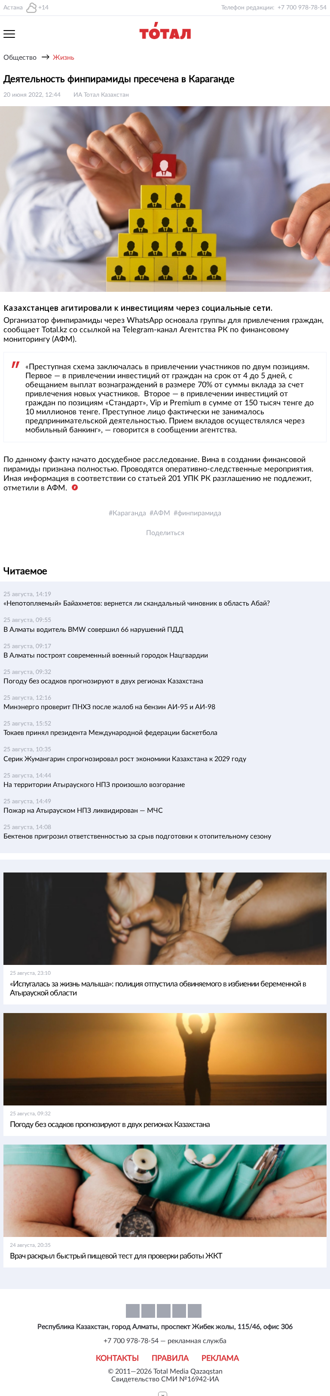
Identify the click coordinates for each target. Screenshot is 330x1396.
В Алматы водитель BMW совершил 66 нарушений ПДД (93, 629)
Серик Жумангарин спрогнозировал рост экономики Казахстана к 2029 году (124, 759)
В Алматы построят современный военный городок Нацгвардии (105, 655)
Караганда (129, 513)
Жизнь (63, 57)
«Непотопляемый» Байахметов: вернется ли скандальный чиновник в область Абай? (136, 603)
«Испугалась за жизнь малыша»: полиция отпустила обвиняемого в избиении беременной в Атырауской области (158, 988)
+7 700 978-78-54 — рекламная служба (165, 1341)
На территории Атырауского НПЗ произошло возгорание (94, 784)
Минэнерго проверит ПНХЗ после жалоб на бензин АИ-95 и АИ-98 (109, 707)
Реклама (220, 1358)
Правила (170, 1358)
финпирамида (199, 513)
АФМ (161, 513)
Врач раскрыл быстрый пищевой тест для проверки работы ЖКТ (116, 1256)
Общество (20, 57)
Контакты (117, 1358)
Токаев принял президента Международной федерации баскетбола (110, 732)
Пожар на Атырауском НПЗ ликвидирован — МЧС (83, 810)
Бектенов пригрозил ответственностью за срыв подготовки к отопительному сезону (137, 836)
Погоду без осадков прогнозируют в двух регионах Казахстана (103, 681)
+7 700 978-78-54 (302, 8)
